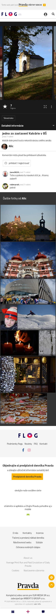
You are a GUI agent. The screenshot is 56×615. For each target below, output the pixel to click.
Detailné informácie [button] (12, 125)
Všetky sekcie (35, 4)
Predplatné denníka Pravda (27, 476)
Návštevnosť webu (22, 542)
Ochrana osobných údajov (28, 547)
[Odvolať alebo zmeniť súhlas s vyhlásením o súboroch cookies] (52, 577)
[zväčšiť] (45, 106)
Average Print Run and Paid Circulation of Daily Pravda (28, 564)
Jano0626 (14, 172)
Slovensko (8, 118)
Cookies (15, 570)
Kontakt (43, 443)
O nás (15, 533)
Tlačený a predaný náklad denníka (28, 537)
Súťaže (39, 542)
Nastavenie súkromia (34, 570)
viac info (37, 604)
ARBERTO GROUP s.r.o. (34, 598)
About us (28, 557)
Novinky (28, 443)
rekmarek (14, 184)
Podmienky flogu (15, 443)
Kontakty (27, 533)
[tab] (28, 124)
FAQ (36, 443)
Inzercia (39, 533)
